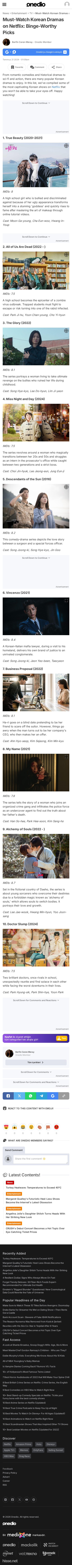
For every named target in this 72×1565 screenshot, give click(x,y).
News (6, 13)
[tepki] (6, 1126)
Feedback (8, 1468)
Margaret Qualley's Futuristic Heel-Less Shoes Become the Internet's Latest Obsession (33, 1200)
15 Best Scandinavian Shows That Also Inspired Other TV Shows (35, 1424)
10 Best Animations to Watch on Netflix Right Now (28, 1418)
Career (6, 1480)
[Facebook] (12, 1499)
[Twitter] (19, 1499)
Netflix (56, 87)
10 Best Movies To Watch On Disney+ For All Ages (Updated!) (34, 1413)
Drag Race (24, 1456)
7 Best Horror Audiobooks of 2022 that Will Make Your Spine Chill (36, 1377)
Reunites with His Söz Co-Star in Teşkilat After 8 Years (30, 1326)
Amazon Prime (23, 1444)
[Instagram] (5, 1499)
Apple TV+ (9, 1450)
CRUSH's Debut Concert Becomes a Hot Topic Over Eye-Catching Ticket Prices (35, 1230)
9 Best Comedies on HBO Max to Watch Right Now (28, 1390)
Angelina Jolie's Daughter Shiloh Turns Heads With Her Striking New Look (35, 1215)
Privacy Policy (10, 1472)
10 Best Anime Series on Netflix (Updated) (24, 1402)
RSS (5, 1485)
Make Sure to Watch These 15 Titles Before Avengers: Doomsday (36, 1305)
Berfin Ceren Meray (32, 42)
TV (31, 13)
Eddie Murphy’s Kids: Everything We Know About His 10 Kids (34, 1355)
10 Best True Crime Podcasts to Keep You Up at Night (30, 1408)
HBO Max (9, 1456)
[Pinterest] (34, 1499)
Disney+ (51, 1444)
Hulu (39, 1444)
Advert (6, 1476)
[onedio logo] (34, 1523)
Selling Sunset (55, 1450)
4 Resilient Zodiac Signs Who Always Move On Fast (29, 1277)
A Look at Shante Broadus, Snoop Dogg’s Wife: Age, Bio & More (35, 1345)
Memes (24, 1450)
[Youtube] (26, 1499)
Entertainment (19, 13)
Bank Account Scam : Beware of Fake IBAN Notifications (32, 1317)
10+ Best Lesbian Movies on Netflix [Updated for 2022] (31, 1429)
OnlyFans (38, 1450)
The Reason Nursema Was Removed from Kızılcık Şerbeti (32, 1321)
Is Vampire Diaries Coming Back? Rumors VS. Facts (29, 1366)
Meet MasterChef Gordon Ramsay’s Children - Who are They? (34, 1350)
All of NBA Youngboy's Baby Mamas (21, 1361)
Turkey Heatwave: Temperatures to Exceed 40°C (33, 1187)
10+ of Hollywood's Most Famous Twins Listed (26, 1371)
